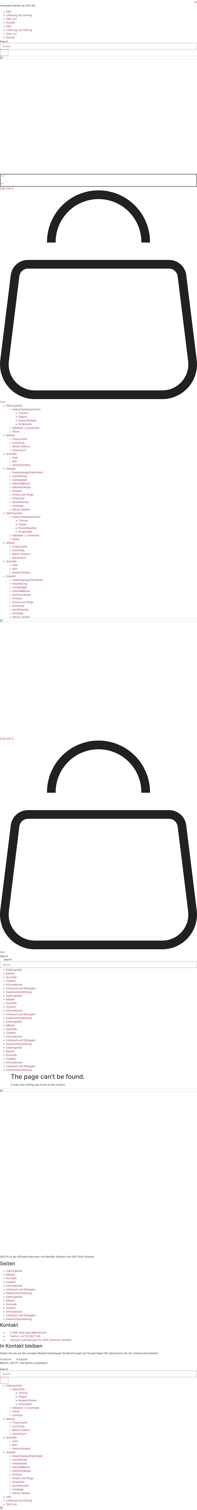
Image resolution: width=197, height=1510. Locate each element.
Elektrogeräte (14, 405)
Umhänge (17, 505)
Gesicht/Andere (21, 464)
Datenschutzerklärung (19, 991)
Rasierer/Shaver (27, 1400)
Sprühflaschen (20, 502)
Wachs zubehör (21, 509)
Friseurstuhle (19, 439)
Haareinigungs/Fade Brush (27, 472)
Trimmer (23, 413)
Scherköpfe (25, 424)
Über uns (11, 18)
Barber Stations (21, 446)
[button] (98, 180)
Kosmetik (11, 453)
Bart (14, 461)
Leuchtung (18, 442)
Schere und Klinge (22, 494)
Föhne (15, 431)
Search (4, 41)
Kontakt (10, 22)
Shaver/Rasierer (27, 420)
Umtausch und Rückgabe (20, 988)
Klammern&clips (21, 487)
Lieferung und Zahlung (19, 15)
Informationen (14, 984)
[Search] (4, 52)
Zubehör (11, 468)
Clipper (22, 416)
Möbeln (10, 435)
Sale (8, 11)
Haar (15, 457)
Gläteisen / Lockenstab (25, 427)
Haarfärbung (19, 476)
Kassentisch (19, 450)
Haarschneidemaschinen (26, 409)
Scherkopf (18, 498)
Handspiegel (19, 479)
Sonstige (17, 1415)
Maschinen (18, 1389)
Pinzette (17, 490)
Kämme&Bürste (21, 483)
